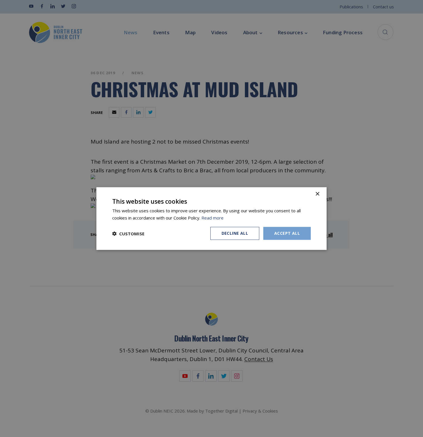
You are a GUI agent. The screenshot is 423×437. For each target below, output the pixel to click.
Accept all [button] (287, 233)
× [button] (317, 194)
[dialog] (211, 218)
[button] (128, 233)
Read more (212, 217)
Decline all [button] (235, 233)
